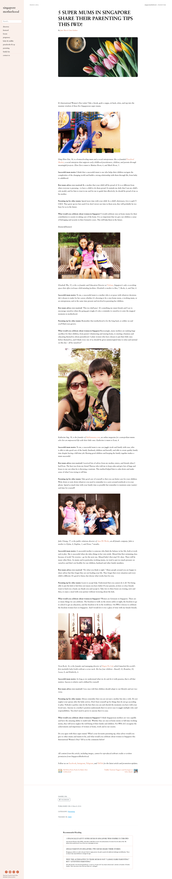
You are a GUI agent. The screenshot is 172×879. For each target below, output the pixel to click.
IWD (69, 817)
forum (5, 34)
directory (6, 27)
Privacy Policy (12, 877)
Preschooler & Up (9, 44)
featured (6, 30)
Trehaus (110, 285)
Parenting (6, 48)
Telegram (89, 763)
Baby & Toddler (8, 41)
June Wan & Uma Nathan (68, 30)
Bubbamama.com (93, 437)
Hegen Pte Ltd (107, 666)
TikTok (100, 763)
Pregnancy (6, 37)
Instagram (81, 763)
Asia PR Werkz (103, 541)
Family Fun (6, 52)
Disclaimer (5, 877)
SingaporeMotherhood (11, 9)
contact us (6, 55)
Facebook (72, 763)
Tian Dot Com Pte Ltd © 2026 (10, 875)
